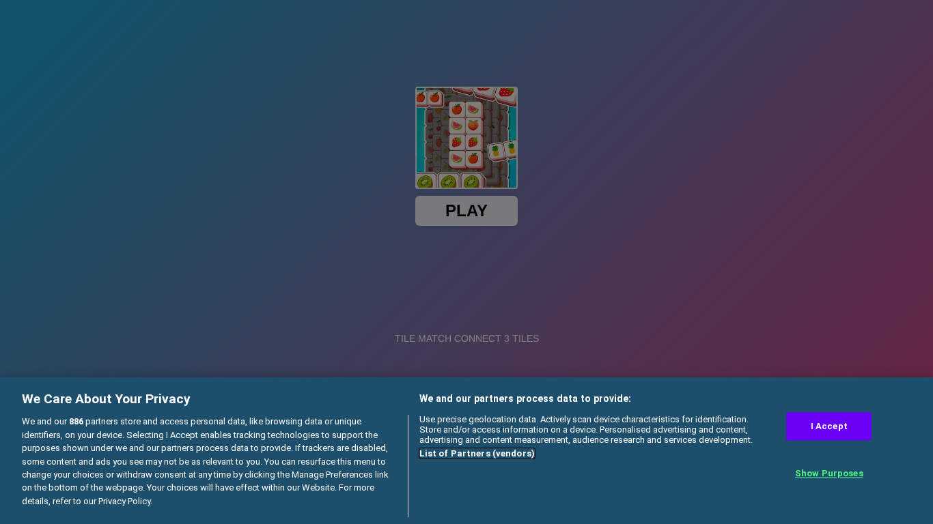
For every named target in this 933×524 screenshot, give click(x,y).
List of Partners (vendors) (477, 453)
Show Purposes (829, 474)
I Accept (829, 426)
